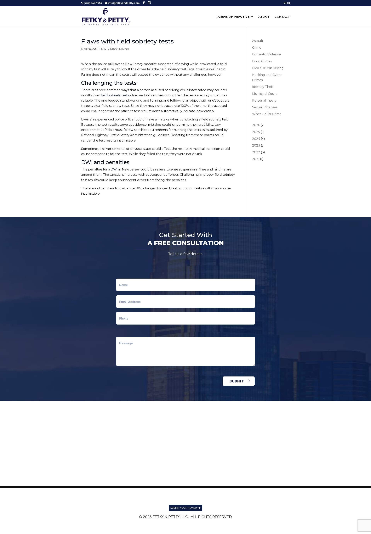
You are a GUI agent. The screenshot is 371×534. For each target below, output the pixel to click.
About (264, 16)
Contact (282, 16)
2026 (256, 125)
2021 (255, 159)
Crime (256, 47)
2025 (256, 132)
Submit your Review (184, 507)
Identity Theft (263, 87)
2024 (256, 139)
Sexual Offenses (264, 107)
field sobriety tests (115, 95)
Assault (257, 41)
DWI (114, 169)
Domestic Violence (266, 54)
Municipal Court (264, 94)
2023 (256, 145)
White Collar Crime (266, 114)
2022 (256, 152)
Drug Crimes (262, 61)
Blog (287, 3)
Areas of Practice (233, 16)
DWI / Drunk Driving (115, 49)
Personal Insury (264, 100)
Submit (237, 381)
